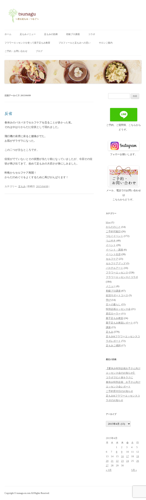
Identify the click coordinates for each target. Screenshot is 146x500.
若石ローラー (113, 313)
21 (112, 461)
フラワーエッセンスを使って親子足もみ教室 (27, 42)
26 (137, 461)
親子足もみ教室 (114, 318)
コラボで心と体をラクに (119, 377)
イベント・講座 (114, 249)
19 (137, 456)
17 (127, 456)
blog (108, 222)
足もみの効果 (51, 34)
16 (122, 456)
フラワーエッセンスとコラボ (122, 277)
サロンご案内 (106, 42)
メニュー (111, 286)
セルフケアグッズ (116, 263)
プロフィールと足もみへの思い (74, 42)
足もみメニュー (28, 34)
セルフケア (112, 258)
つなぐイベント (114, 236)
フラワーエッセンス (117, 272)
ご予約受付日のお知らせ (119, 391)
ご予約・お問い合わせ (16, 51)
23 (122, 461)
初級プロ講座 (73, 34)
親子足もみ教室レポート (119, 322)
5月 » (134, 470)
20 (107, 461)
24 (127, 461)
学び (108, 299)
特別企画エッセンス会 (118, 309)
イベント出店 (113, 254)
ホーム (8, 34)
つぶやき (111, 240)
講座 (108, 327)
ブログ (39, 51)
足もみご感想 (113, 345)
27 (107, 465)
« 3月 (109, 470)
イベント (111, 245)
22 (117, 461)
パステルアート (114, 268)
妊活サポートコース (117, 295)
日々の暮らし (113, 304)
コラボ (91, 34)
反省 (8, 113)
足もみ (22, 186)
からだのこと (113, 226)
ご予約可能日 (113, 231)
